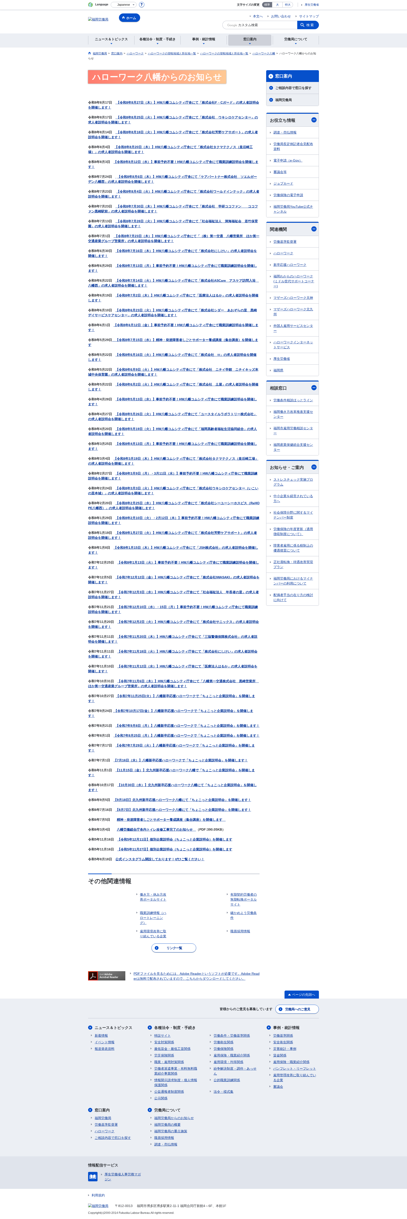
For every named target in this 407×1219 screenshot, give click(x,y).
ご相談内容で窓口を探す (293, 88)
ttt (218, 355)
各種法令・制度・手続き (175, 1028)
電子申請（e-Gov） (287, 160)
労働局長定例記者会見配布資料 (293, 146)
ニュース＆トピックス (113, 1028)
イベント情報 (104, 1042)
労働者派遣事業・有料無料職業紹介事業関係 (175, 1071)
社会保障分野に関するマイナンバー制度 (293, 515)
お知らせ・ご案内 (287, 467)
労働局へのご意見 (297, 1009)
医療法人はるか (210, 295)
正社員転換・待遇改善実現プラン (293, 564)
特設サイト (162, 1035)
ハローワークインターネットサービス (293, 344)
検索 (310, 25)
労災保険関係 (164, 1055)
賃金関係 (279, 1055)
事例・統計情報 (286, 1028)
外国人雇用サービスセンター (293, 328)
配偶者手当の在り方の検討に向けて (293, 597)
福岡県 (278, 370)
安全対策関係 (164, 1042)
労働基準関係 (283, 1035)
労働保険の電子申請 (288, 195)
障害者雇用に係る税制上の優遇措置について (293, 548)
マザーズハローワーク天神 (293, 298)
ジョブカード (283, 183)
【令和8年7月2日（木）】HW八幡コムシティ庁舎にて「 (157, 295)
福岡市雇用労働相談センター (293, 430)
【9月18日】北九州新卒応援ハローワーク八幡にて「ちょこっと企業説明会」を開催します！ (182, 800)
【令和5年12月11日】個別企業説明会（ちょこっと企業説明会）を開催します (174, 839)
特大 (288, 4)
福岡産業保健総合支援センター (293, 447)
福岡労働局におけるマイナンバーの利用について (293, 581)
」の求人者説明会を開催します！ (116, 226)
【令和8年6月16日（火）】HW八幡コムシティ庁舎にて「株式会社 (166, 355)
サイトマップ (309, 16)
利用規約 (98, 1195)
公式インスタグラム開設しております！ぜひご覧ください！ (159, 859)
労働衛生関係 (223, 1042)
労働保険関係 (223, 1049)
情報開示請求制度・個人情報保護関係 (175, 1082)
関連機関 (278, 229)
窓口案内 (283, 76)
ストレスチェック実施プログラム (293, 482)
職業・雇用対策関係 (169, 1062)
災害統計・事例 (284, 1049)
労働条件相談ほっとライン (293, 400)
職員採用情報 (164, 1138)
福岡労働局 (283, 100)
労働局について (167, 1110)
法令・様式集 (223, 1091)
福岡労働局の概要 (167, 1124)
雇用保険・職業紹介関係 (232, 1055)
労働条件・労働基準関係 (232, 1035)
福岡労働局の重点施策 (170, 1131)
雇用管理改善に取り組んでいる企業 (294, 1077)
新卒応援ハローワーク (289, 265)
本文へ (258, 16)
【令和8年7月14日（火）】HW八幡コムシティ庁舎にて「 (158, 280)
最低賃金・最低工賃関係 (172, 1049)
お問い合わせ (281, 16)
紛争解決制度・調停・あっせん (235, 1071)
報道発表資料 (104, 1049)
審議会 (278, 1087)
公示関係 (160, 1098)
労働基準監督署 (285, 242)
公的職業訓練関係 (227, 1080)
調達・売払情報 (285, 132)
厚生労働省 (312, 4)
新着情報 (101, 1035)
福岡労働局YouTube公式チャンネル (293, 209)
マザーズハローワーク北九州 (293, 311)
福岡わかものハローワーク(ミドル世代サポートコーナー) (293, 281)
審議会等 (280, 172)
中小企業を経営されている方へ (293, 498)
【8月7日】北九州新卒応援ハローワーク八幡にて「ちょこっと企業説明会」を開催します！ (183, 810)
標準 (267, 4)
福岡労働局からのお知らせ (174, 1118)
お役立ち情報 (282, 120)
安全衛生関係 (283, 1042)
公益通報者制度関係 (169, 1091)
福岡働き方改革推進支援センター (293, 414)
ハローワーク (283, 253)
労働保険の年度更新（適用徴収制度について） (293, 531)
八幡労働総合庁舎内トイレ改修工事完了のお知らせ (156, 829)
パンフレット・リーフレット (294, 1068)
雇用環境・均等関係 (228, 1062)
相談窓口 (278, 388)
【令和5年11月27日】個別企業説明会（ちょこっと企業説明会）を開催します (174, 849)
